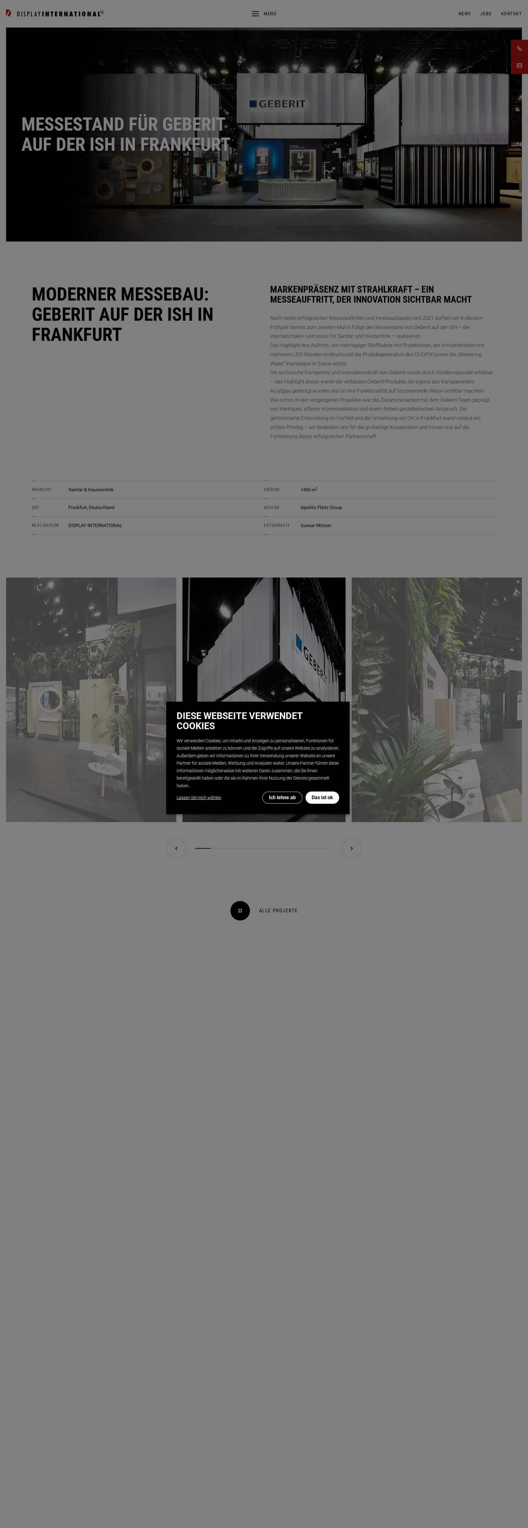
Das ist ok (322, 797)
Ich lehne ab (282, 797)
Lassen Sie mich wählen (199, 797)
